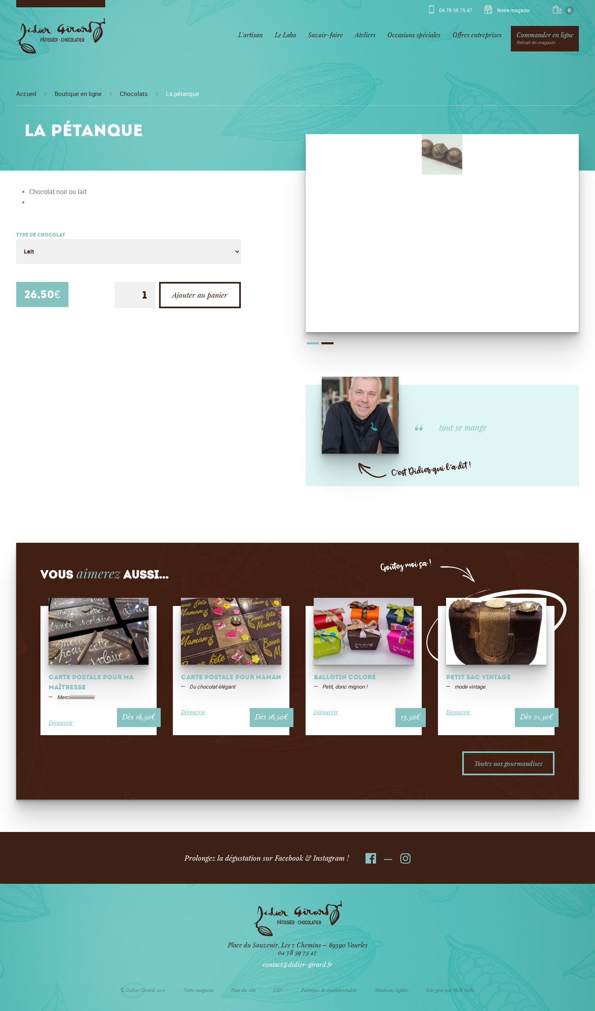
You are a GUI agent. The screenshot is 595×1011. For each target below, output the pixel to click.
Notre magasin (513, 10)
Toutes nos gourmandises (508, 763)
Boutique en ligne (78, 94)
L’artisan (250, 34)
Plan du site (243, 990)
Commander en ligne (545, 37)
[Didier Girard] (60, 38)
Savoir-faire (325, 34)
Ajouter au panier (199, 295)
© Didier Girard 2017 (143, 990)
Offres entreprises (477, 34)
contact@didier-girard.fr (297, 964)
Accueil (26, 94)
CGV (278, 990)
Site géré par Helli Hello (450, 990)
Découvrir (61, 722)
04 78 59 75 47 (455, 10)
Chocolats (134, 94)
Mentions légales (391, 990)
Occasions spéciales (413, 34)
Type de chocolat (40, 235)
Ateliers (365, 34)
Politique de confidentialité (329, 990)
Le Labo (285, 34)
